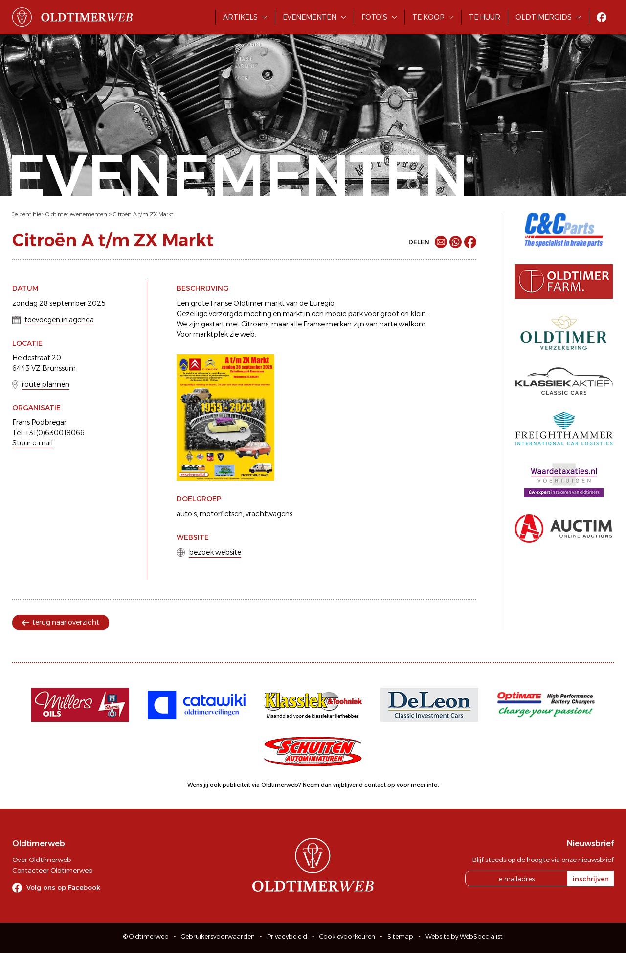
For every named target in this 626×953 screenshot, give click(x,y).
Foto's (374, 17)
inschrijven (591, 879)
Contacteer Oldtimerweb (52, 870)
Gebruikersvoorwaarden (218, 936)
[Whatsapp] (455, 242)
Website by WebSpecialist (464, 936)
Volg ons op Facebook (63, 887)
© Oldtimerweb (146, 936)
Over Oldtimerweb (41, 859)
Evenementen (309, 17)
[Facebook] (470, 242)
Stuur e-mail (32, 443)
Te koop (428, 17)
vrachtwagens (269, 514)
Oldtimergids (543, 17)
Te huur (484, 17)
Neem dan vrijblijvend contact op (349, 784)
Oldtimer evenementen (76, 214)
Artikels (240, 17)
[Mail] (441, 242)
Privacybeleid (287, 936)
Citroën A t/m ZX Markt (143, 214)
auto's (187, 514)
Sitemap (400, 936)
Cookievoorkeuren (347, 936)
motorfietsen (221, 514)
